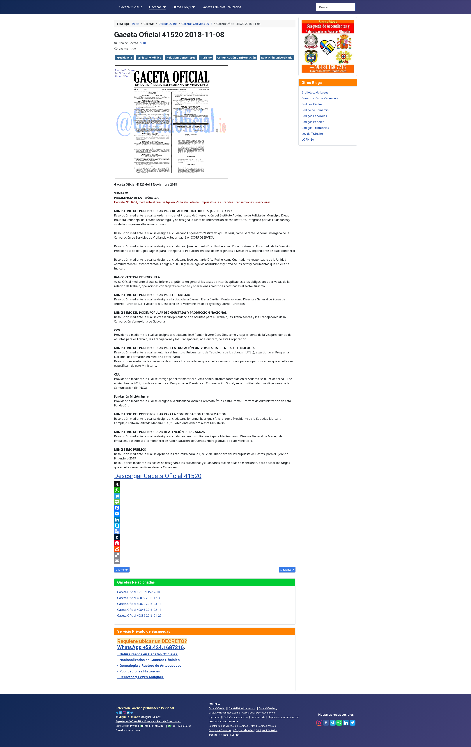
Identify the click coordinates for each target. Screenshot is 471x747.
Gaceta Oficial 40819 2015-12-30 (139, 598)
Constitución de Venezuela (320, 98)
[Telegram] (204, 496)
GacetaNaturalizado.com (242, 708)
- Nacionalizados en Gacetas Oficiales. (148, 660)
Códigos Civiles (312, 104)
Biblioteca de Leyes (315, 92)
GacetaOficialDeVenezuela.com (258, 712)
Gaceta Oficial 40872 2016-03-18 (139, 604)
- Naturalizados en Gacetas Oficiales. (147, 654)
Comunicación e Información (236, 57)
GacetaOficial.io (131, 7)
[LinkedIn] (204, 520)
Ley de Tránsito (312, 134)
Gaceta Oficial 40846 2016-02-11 (139, 610)
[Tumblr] (204, 537)
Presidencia (124, 57)
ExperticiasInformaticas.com (284, 717)
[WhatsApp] (204, 490)
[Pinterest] (204, 543)
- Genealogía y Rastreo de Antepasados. (149, 665)
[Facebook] (204, 508)
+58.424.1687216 (153, 725)
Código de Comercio (315, 110)
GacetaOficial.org (268, 708)
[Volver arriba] (464, 740)
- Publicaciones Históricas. (139, 671)
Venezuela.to (258, 717)
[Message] (204, 502)
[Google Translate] (204, 531)
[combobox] (335, 7)
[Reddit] (204, 549)
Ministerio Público (149, 57)
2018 (142, 43)
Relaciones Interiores (181, 57)
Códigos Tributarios (315, 128)
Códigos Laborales (314, 116)
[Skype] (204, 525)
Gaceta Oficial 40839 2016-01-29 (139, 616)
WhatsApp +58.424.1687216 (150, 647)
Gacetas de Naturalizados (221, 7)
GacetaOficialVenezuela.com (223, 712)
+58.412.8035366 (181, 725)
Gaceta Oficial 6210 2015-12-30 (138, 592)
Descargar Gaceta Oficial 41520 (157, 476)
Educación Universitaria (277, 57)
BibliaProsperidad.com (236, 717)
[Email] (204, 561)
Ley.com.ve (214, 717)
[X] (204, 484)
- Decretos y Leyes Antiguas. (140, 677)
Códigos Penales (313, 122)
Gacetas (155, 7)
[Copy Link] (204, 555)
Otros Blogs (181, 7)
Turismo (206, 57)
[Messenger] (204, 514)
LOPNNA (308, 140)
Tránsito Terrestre (218, 734)
